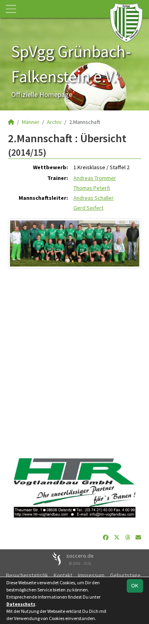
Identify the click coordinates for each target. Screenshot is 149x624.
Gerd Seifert (88, 207)
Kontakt (63, 575)
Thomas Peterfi (92, 187)
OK (134, 585)
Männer (30, 122)
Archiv (54, 122)
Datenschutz (20, 604)
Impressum (91, 575)
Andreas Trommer (95, 178)
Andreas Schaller (94, 197)
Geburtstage (125, 575)
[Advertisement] (74, 359)
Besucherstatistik (27, 575)
